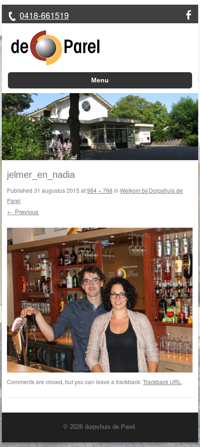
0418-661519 (44, 15)
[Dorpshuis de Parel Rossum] (51, 47)
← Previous (23, 211)
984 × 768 (100, 190)
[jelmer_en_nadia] (100, 370)
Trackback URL (162, 382)
